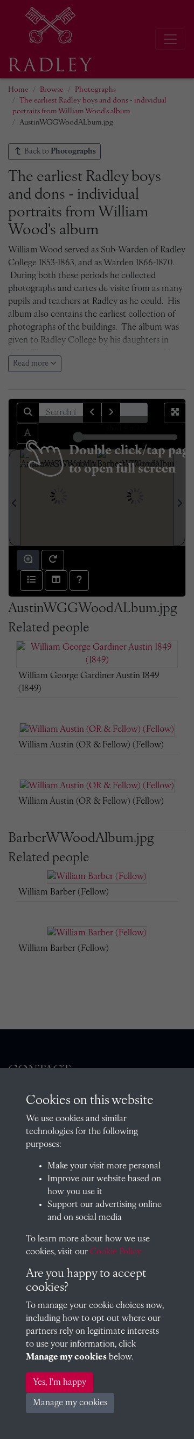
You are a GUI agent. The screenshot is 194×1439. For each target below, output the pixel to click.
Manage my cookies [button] (70, 1403)
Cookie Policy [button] (115, 1252)
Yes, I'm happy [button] (59, 1382)
